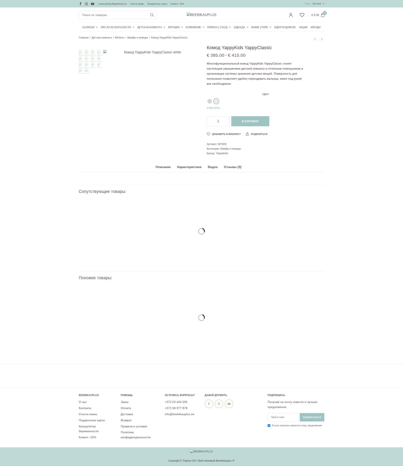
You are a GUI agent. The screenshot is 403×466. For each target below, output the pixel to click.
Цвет (265, 94)
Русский (317, 3)
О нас (83, 402)
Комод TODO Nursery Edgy (233, 349)
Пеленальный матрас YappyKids (107, 262)
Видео (213, 167)
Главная (84, 37)
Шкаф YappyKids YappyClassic (170, 349)
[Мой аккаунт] (291, 15)
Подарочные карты (157, 3)
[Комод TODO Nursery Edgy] (233, 314)
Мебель (119, 37)
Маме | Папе (259, 27)
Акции (303, 27)
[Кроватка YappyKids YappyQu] (170, 228)
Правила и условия (134, 426)
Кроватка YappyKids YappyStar (296, 262)
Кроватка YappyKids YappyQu (170, 262)
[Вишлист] (300, 15)
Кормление (193, 27)
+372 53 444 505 (176, 402)
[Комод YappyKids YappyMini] (296, 314)
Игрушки (173, 27)
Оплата (126, 408)
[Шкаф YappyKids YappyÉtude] (107, 314)
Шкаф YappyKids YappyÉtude (107, 349)
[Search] (152, 15)
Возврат (126, 420)
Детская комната (149, 27)
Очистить (213, 108)
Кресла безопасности (116, 27)
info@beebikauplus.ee (179, 414)
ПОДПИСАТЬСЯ (312, 417)
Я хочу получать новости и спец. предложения (297, 425)
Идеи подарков (285, 27)
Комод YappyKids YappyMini (296, 349)
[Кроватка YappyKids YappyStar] (296, 228)
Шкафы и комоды (137, 37)
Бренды (316, 27)
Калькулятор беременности (113, 3)
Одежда (239, 27)
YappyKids (222, 153)
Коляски (88, 27)
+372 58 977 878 (176, 408)
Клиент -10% (177, 3)
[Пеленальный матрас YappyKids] (107, 228)
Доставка (127, 414)
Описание (163, 167)
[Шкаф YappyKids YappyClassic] (170, 314)
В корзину (250, 121)
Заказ (124, 402)
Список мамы (137, 3)
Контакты (85, 408)
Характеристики (189, 167)
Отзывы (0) (232, 167)
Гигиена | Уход (217, 27)
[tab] (166, 168)
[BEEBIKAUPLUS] (201, 14)
